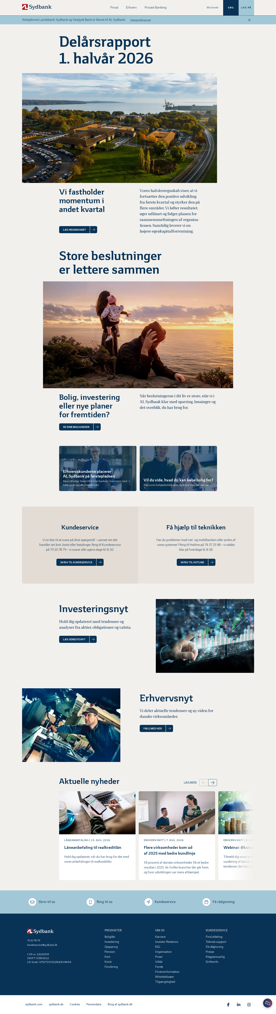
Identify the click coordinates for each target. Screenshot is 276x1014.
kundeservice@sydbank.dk (42, 945)
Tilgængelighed (165, 982)
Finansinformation (167, 972)
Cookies (75, 1004)
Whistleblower (164, 977)
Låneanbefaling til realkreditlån (92, 848)
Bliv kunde (212, 7)
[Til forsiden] (37, 7)
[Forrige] (203, 782)
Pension (110, 952)
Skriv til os (47, 902)
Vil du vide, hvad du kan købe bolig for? (178, 480)
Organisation (163, 952)
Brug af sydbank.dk (120, 1004)
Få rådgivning (224, 902)
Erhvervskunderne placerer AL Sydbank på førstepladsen (89, 474)
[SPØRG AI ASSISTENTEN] (267, 1003)
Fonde (159, 967)
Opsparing (111, 947)
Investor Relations (166, 942)
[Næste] (212, 782)
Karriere (160, 937)
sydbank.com (33, 1004)
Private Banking (156, 7)
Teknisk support (216, 942)
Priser (159, 957)
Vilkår (159, 962)
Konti (108, 962)
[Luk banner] (249, 20)
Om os (160, 930)
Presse (210, 952)
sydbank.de (56, 1004)
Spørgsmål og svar (140, 20)
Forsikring (111, 967)
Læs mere (190, 782)
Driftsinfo (212, 962)
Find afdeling (214, 937)
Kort (107, 957)
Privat (114, 7)
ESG (157, 947)
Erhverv (131, 7)
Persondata (93, 1004)
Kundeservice (165, 902)
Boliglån (110, 937)
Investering (112, 942)
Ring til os (104, 902)
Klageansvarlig (215, 957)
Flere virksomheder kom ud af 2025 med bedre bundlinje (169, 850)
